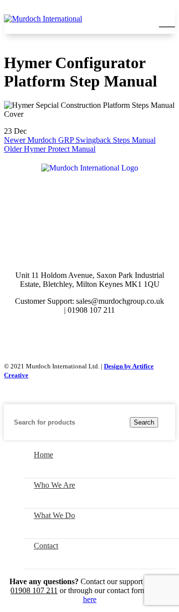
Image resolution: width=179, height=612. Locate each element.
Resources (69, 228)
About (119, 228)
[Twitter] (76, 337)
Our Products (65, 209)
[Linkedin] (129, 337)
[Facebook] (49, 337)
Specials (126, 209)
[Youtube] (102, 337)
